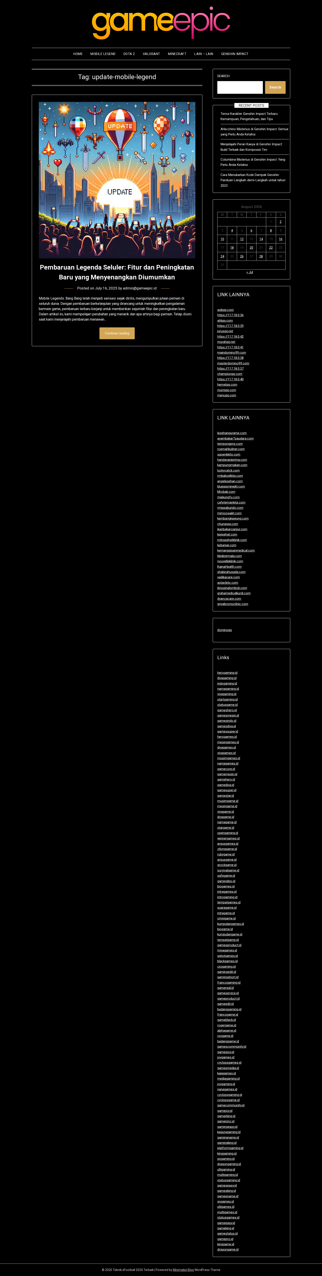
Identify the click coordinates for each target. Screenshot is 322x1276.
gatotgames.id (227, 956)
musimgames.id (228, 758)
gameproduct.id (228, 999)
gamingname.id (228, 1137)
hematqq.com (227, 385)
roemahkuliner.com (231, 449)
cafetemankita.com (231, 502)
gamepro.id (225, 1239)
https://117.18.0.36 (230, 315)
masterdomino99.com (233, 363)
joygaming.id (226, 1084)
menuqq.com (226, 395)
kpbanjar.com (226, 545)
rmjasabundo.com (230, 508)
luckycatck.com (228, 470)
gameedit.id (225, 1004)
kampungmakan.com (232, 465)
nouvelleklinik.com (230, 561)
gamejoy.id (224, 1111)
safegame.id (226, 876)
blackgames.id (227, 961)
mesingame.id (227, 806)
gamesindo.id (226, 721)
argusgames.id (227, 844)
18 (232, 248)
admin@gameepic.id (140, 288)
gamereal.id (225, 988)
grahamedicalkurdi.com (234, 593)
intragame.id (226, 913)
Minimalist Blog (183, 1270)
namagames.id (227, 763)
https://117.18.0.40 (230, 379)
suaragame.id (227, 908)
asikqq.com (225, 310)
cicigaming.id (226, 967)
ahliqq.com (225, 321)
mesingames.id (228, 742)
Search (223, 76)
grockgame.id (227, 865)
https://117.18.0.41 (230, 347)
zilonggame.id (227, 849)
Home (78, 54)
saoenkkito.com (228, 454)
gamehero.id (226, 779)
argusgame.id (227, 860)
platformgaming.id (230, 1148)
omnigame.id (226, 918)
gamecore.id (226, 769)
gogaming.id (226, 1159)
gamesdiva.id (226, 726)
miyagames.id (227, 950)
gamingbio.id (226, 881)
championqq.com (229, 374)
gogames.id (225, 1201)
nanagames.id (227, 1089)
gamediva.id (225, 785)
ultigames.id (225, 1207)
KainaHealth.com (229, 567)
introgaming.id (227, 897)
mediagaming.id (228, 1079)
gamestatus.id (227, 1233)
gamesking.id (226, 1191)
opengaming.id (227, 833)
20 (251, 248)
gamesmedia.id (228, 1068)
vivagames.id (226, 753)
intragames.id (227, 892)
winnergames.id (228, 838)
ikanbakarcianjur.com (232, 529)
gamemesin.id (227, 774)
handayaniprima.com (232, 460)
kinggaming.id (227, 1153)
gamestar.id (225, 796)
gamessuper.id (227, 731)
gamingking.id (227, 1143)
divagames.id (226, 747)
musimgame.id (227, 801)
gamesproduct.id (229, 945)
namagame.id (227, 822)
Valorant (151, 54)
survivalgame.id (228, 870)
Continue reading (117, 333)
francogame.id (227, 1015)
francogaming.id (229, 983)
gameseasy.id (227, 1185)
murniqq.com (226, 390)
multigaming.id (227, 1175)
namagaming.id (228, 689)
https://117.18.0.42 (230, 337)
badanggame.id (228, 1041)
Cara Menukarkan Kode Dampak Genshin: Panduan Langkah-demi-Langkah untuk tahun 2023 (253, 180)
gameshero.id (227, 710)
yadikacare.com (228, 577)
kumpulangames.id (230, 924)
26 (242, 256)
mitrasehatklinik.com (232, 540)
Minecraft (177, 54)
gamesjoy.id (225, 1052)
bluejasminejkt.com (231, 486)
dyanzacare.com (229, 599)
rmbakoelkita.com (230, 476)
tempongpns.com (230, 444)
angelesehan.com (230, 481)
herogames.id (227, 737)
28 (261, 256)
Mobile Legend (103, 54)
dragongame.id (228, 1249)
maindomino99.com (231, 353)
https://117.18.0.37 (230, 369)
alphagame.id (226, 1031)
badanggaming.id (229, 1009)
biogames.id (226, 886)
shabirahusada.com (231, 572)
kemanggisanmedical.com (236, 550)
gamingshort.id (228, 977)
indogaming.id (227, 683)
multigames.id (227, 1212)
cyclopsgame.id (228, 1100)
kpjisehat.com (227, 534)
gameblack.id (226, 1020)
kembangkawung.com (233, 518)
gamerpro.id (225, 1121)
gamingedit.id (226, 972)
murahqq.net (226, 342)
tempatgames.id (229, 902)
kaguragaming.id (229, 1132)
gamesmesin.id (228, 715)
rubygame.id (226, 854)
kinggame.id (225, 1244)
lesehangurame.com (232, 433)
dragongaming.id (229, 1164)
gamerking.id (226, 1116)
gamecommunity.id (230, 1105)
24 (222, 256)
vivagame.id (225, 812)
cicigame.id (225, 1036)
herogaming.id (227, 673)
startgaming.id (227, 699)
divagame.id (225, 817)
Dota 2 (129, 54)
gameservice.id (228, 993)
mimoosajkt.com (229, 513)
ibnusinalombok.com (232, 588)
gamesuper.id (226, 790)
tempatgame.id (228, 940)
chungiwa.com (227, 524)
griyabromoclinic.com (232, 604)
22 (271, 248)
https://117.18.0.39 (230, 326)
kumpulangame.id (229, 934)
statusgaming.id (228, 1180)
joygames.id (225, 1057)
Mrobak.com (226, 492)
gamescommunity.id (231, 1047)
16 (280, 239)
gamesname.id (227, 1196)
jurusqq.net (225, 331)
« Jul (249, 272)
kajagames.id (226, 1073)
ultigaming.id (226, 1169)
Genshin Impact (235, 54)
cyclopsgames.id (229, 1063)
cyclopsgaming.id (229, 1095)
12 (242, 239)
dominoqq (224, 630)
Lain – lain (203, 54)
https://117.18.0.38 (230, 358)
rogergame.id (226, 1025)
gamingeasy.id (227, 1127)
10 (222, 239)
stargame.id (225, 828)
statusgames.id (228, 1217)
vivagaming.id (226, 694)
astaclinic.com (227, 583)
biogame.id (225, 929)
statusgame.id (227, 705)
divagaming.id (227, 678)
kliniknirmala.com (229, 556)
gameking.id (225, 1228)
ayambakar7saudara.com (235, 438)
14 (261, 239)
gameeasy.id (226, 1223)
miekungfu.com (228, 497)
